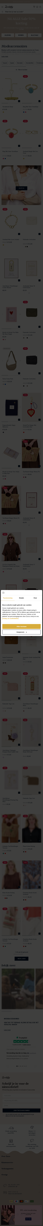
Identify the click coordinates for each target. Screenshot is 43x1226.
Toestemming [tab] (7, 598)
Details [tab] (21, 598)
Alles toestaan (21, 626)
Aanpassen (20, 632)
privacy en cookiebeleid (10, 618)
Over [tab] (35, 598)
